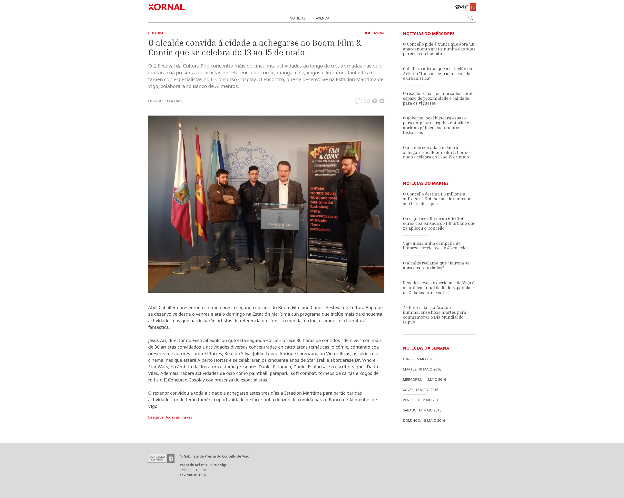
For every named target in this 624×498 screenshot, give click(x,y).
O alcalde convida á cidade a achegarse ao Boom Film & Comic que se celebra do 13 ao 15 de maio (436, 152)
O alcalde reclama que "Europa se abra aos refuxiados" (436, 265)
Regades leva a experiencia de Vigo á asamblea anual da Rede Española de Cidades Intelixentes (439, 287)
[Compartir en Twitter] (382, 101)
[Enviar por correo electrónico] (367, 101)
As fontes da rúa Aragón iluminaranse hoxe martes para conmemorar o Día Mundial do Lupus (434, 314)
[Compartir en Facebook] (374, 101)
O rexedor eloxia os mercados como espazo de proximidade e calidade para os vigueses (438, 98)
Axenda (322, 18)
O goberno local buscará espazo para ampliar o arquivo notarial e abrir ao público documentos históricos (436, 125)
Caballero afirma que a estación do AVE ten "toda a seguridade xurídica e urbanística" (438, 73)
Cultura (155, 33)
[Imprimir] (358, 101)
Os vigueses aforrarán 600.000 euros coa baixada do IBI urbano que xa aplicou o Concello (439, 223)
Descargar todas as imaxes (170, 417)
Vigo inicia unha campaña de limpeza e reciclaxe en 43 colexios (436, 246)
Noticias (298, 18)
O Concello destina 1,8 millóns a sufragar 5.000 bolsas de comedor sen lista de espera (437, 198)
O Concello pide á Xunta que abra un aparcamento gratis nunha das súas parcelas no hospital (439, 48)
